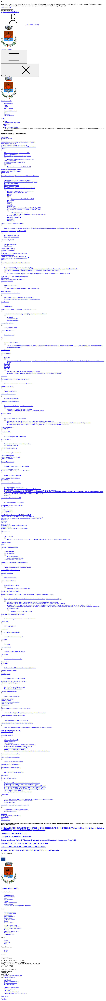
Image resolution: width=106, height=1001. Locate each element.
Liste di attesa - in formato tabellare (13, 659)
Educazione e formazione (10, 925)
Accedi (2, 118)
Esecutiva (3, 522)
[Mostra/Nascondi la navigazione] (14, 57)
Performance (4, 376)
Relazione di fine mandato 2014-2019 (17, 192)
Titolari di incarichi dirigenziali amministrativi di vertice (15, 262)
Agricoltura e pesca (9, 934)
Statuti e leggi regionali (10, 160)
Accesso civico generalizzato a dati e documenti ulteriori (18, 800)
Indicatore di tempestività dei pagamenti (14, 687)
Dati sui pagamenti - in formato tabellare (14, 678)
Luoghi (6, 950)
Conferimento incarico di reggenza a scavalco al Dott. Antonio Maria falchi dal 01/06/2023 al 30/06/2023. (31, 270)
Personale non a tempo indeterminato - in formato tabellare (19, 297)
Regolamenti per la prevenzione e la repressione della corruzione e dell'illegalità (24, 786)
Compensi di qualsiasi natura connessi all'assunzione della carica (24, 209)
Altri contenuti (4, 775)
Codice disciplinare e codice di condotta (14, 162)
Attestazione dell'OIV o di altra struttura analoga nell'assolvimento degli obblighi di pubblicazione (32, 602)
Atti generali (4, 148)
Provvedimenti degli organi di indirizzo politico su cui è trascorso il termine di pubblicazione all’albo (30, 490)
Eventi (5, 951)
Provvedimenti (4, 479)
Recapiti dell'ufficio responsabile (12, 475)
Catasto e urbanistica (9, 919)
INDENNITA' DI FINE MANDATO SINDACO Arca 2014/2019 (28, 214)
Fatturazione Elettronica (7, 703)
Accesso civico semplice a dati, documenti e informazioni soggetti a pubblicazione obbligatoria (28, 799)
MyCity (4, 999)
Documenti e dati (8, 904)
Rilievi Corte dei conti (9, 626)
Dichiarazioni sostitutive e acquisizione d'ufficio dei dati (15, 470)
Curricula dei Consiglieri (13, 215)
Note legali (7, 990)
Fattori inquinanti (8, 743)
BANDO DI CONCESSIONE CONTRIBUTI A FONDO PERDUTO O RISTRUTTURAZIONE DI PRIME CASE (38, 539)
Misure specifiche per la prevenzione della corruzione (18, 792)
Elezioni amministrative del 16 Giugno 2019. (22, 199)
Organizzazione (5, 172)
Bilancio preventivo (9, 551)
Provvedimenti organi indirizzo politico (11, 483)
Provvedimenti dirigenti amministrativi (11, 498)
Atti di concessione (6, 542)
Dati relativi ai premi (6, 413)
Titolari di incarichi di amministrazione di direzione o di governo (20, 182)
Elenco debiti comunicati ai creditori (10, 702)
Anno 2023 (7, 367)
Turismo (6, 921)
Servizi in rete (4, 663)
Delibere (9, 194)
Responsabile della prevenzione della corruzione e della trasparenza (21, 784)
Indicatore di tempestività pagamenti (10, 682)
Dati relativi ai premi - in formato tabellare (15, 418)
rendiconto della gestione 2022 (15, 558)
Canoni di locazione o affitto (8, 580)
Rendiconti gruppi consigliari (11, 235)
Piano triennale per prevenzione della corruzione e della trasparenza (18, 147)
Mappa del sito (4, 996)
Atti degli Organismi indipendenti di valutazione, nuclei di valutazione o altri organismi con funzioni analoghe (32, 599)
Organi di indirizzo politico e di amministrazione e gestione (19, 188)
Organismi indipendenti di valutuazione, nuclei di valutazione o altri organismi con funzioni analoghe (27, 594)
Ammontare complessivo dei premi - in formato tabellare (18, 406)
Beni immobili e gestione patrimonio (10, 570)
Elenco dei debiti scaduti (7, 699)
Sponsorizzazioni (5, 524)
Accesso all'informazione (10, 111)
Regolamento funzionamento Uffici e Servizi (19, 167)
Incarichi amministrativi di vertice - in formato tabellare (18, 267)
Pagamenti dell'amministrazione (9, 670)
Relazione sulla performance (8, 394)
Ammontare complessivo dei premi (10, 401)
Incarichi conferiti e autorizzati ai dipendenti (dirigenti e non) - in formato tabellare (25, 314)
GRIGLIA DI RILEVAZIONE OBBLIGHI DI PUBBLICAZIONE (23, 847)
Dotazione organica (6, 291)
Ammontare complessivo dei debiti (13, 689)
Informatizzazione (5, 820)
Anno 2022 (7, 368)
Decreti (9, 195)
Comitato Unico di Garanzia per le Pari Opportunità (17, 905)
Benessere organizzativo (7, 427)
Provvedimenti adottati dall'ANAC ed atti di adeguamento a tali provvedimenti (24, 789)
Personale (6, 124)
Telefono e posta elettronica (8, 248)
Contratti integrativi (9, 335)
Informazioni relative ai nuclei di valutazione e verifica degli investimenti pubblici (25, 713)
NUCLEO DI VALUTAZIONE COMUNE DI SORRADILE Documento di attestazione (30, 850)
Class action (4, 639)
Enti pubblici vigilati (6, 432)
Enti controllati (4, 428)
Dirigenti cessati (5, 278)
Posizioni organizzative (7, 281)
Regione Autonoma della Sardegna (10, 12)
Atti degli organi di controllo (11, 237)
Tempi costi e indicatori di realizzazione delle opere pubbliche (17, 723)
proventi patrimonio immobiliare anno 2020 (18, 588)
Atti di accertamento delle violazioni (13, 790)
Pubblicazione (4, 519)
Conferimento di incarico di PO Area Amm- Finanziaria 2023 (23, 288)
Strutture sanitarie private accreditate (10, 754)
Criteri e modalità (5, 531)
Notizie (6, 940)
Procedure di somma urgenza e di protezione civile (14, 525)
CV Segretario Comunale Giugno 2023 (14, 833)
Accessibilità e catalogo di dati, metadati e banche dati (15, 805)
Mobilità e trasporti (9, 922)
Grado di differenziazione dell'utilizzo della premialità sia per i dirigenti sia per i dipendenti (30, 421)
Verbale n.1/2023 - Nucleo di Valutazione (21, 611)
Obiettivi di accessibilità (10, 811)
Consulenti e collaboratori (7, 250)
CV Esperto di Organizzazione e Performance (16, 837)
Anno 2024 (7, 365)
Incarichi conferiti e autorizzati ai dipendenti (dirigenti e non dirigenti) (19, 309)
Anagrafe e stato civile (10, 912)
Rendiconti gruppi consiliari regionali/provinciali (13, 231)
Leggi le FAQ (7, 980)
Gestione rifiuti (4, 661)
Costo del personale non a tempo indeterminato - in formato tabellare (22, 299)
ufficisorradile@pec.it (9, 977)
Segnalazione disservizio (10, 983)
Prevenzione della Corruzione (8, 778)
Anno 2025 (7, 364)
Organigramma (8, 246)
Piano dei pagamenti (6, 700)
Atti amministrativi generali (11, 154)
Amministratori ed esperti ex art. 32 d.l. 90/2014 (13, 256)
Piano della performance (7, 386)
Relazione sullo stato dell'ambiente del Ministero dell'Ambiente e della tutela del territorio (27, 751)
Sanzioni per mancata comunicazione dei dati (12, 223)
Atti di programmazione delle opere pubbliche (13, 715)
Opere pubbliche (5, 705)
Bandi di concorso (5, 350)
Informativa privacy (9, 988)
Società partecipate (5, 439)
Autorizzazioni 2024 (12, 320)
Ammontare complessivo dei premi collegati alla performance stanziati (25, 410)
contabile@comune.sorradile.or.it (13, 975)
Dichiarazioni (10, 200)
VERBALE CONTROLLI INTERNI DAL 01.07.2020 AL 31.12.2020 (24, 843)
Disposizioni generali (6, 138)
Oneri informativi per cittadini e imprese (11, 169)
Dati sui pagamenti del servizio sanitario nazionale (14, 681)
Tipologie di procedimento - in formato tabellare (16, 466)
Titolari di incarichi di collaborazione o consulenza (14, 253)
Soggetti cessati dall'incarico (11, 186)
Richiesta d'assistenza (9, 984)
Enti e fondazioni (8, 899)
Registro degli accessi (9, 802)
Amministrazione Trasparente (12, 122)
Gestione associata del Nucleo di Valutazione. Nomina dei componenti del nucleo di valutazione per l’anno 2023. (38, 840)
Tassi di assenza (5, 302)
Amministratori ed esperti (7, 255)
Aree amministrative (9, 896)
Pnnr (2, 818)
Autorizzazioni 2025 (12, 318)
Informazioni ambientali (7, 732)
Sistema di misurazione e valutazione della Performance (15, 379)
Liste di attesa (4, 654)
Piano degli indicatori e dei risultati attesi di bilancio (14, 562)
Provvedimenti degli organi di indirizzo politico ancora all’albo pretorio (22, 489)
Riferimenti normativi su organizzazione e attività (17, 153)
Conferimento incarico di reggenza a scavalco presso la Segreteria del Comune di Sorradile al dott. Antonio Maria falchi (38, 273)
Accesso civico (5, 794)
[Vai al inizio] (1, 856)
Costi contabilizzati (6, 647)
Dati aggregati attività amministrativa (10, 478)
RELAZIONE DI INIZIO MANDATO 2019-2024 (20, 159)
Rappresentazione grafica (7, 455)
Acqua (5, 112)
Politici (6, 901)
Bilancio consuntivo (9, 553)
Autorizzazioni (8, 932)
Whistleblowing (5, 817)
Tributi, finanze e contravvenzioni (13, 928)
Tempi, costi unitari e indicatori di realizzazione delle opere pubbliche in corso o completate (28, 727)
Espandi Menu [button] (4, 137)
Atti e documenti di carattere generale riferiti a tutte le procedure (17, 516)
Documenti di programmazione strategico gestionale (17, 156)
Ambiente (6, 929)
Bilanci (2, 544)
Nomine (9, 202)
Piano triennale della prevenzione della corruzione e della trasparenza (22, 783)
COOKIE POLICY (6, 7)
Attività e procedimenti (7, 458)
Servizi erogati (4, 629)
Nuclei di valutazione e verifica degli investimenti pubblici (16, 708)
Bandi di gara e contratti (7, 511)
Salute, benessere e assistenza (11, 931)
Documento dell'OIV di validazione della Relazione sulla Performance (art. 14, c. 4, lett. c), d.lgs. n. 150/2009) (36, 603)
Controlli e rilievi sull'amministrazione (10, 591)
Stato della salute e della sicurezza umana (14, 749)
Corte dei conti (4, 621)
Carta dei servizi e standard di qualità (10, 632)
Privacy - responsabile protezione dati (10, 815)
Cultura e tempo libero (10, 913)
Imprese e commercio (9, 916)
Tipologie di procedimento (7, 462)
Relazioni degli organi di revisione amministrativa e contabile (20, 619)
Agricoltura (7, 114)
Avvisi (5, 943)
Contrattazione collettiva (7, 323)
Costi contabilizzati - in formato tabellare (14, 651)
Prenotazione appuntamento (11, 981)
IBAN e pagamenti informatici (9, 691)
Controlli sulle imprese (6, 506)
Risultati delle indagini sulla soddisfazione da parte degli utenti (20, 668)
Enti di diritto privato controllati (9, 448)
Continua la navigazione (7, 10)
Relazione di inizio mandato (11, 185)
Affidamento (4, 521)
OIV (5, 125)
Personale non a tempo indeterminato (10, 293)
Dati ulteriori (4, 814)
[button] (8, 103)
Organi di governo (9, 895)
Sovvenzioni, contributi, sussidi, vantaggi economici (14, 528)
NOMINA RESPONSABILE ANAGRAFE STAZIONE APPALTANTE (23, 493)
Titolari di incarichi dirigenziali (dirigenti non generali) (15, 276)
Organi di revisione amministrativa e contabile (13, 614)
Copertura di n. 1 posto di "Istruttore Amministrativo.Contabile (23, 371)
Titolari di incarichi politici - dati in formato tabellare (17, 180)
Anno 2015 (10, 205)
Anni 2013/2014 (11, 206)
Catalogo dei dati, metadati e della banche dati (16, 809)
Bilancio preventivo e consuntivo (9, 547)
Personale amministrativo (10, 902)
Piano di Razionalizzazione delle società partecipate (17, 443)
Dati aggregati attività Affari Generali (10, 457)
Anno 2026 (7, 357)
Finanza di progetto (6, 527)
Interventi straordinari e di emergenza (10, 764)
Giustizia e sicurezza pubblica (11, 926)
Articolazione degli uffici (7, 239)
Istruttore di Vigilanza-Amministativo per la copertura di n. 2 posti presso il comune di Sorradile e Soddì (34, 373)
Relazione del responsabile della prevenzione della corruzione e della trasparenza (25, 787)
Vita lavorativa (8, 915)
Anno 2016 (10, 203)
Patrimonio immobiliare (7, 573)
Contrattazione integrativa (7, 330)
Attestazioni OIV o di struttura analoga (11, 171)
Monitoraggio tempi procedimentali (10, 469)
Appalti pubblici (8, 918)
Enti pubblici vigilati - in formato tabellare (15, 436)
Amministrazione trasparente (11, 987)
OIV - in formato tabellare (11, 127)
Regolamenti (7, 163)
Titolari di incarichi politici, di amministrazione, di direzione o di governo (20, 176)
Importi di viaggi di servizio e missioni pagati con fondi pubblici (24, 208)
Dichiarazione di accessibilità (11, 991)
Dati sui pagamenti (5, 674)
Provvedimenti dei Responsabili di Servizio (12, 505)
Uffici (5, 898)
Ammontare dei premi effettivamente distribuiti (19, 409)
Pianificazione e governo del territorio (10, 730)
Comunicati (7, 942)
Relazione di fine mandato (11, 183)
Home (5, 121)
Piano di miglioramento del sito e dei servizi (15, 993)
